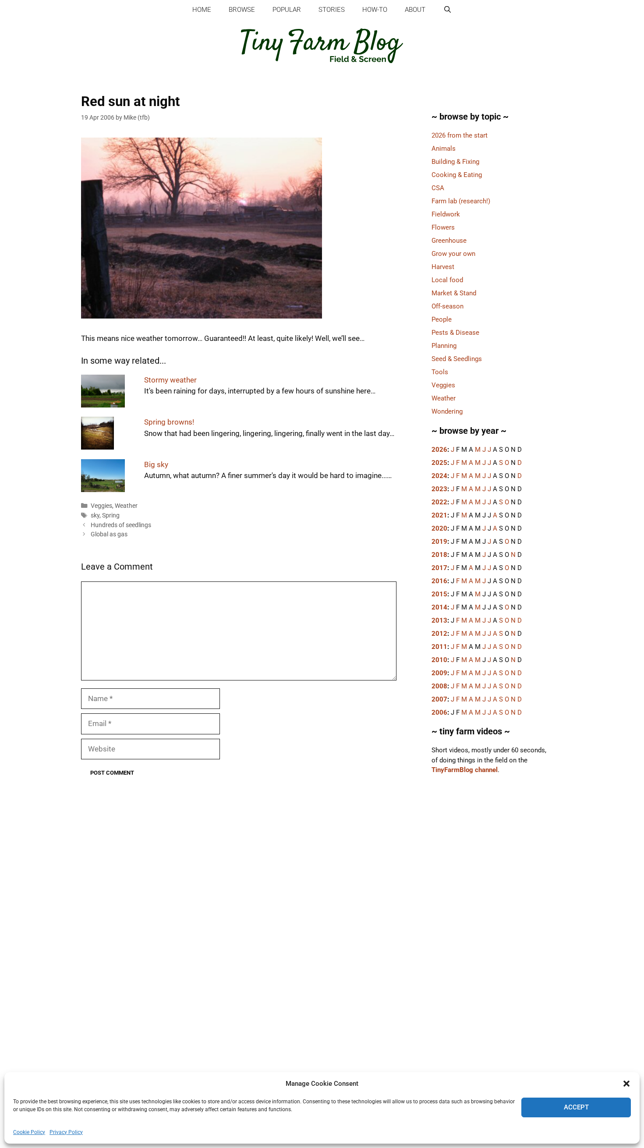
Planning (444, 346)
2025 (439, 463)
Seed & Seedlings (457, 359)
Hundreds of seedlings (121, 525)
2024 (439, 476)
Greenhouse (449, 240)
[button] (626, 1083)
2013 (439, 620)
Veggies (101, 506)
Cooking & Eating (457, 175)
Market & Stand (454, 293)
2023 (439, 489)
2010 (439, 660)
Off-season (448, 306)
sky (95, 515)
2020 (439, 528)
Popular (286, 10)
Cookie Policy (29, 1132)
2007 (439, 699)
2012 (439, 634)
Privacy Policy (66, 1132)
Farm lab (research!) (461, 201)
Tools (440, 372)
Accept (576, 1107)
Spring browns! (169, 422)
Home (201, 10)
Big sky (156, 464)
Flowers (443, 227)
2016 (439, 581)
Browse (242, 10)
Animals (444, 148)
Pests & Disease (455, 333)
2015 (439, 594)
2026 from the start (460, 135)
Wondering (447, 411)
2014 (439, 607)
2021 (439, 515)
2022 (439, 502)
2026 (439, 450)
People (442, 319)
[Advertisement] (491, 935)
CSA (438, 188)
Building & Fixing (455, 162)
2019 (439, 542)
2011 (439, 647)
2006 (439, 712)
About (415, 10)
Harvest (443, 267)
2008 (439, 686)
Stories (331, 10)
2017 (439, 568)
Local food (447, 280)
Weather (126, 506)
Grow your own (453, 254)
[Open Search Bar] (447, 10)
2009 (439, 673)
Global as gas (109, 534)
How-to (374, 10)
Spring (111, 515)
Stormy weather (170, 380)
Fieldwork (446, 214)
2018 (439, 555)
